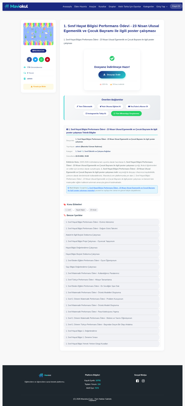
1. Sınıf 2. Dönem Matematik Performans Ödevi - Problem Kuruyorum (94, 299)
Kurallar (102, 7)
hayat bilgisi (80, 210)
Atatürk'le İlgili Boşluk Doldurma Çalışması (83, 235)
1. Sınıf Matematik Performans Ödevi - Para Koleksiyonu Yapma (92, 312)
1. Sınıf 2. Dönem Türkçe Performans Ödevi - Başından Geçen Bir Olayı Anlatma (99, 324)
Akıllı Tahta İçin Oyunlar (129, 7)
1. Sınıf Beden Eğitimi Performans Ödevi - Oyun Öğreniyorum (91, 260)
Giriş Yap (161, 7)
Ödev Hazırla (80, 7)
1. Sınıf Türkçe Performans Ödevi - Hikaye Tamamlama (89, 280)
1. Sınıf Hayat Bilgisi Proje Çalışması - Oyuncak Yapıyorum (90, 241)
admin (29, 79)
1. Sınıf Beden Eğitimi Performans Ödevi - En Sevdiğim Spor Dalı (92, 286)
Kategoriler (148, 7)
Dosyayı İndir (113, 74)
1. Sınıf (78, 151)
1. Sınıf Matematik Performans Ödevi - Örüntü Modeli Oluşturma (92, 305)
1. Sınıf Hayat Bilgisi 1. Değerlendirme (81, 331)
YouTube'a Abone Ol (139, 106)
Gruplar (112, 7)
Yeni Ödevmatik (85, 106)
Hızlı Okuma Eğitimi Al (111, 106)
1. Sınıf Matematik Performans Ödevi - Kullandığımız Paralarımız (92, 273)
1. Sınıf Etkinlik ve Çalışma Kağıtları (97, 151)
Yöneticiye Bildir (39, 87)
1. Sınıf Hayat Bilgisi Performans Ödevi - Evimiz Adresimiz (90, 222)
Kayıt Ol (176, 6)
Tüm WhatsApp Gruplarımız (127, 113)
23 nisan (93, 210)
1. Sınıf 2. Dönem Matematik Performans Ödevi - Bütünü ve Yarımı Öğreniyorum (99, 318)
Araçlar (92, 7)
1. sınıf (68, 210)
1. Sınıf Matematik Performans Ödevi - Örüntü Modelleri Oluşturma (93, 292)
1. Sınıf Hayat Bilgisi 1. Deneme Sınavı (82, 337)
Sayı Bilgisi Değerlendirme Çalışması (81, 267)
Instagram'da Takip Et (96, 113)
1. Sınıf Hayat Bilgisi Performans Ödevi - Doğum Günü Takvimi (91, 228)
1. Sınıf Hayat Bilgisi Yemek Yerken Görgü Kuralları (87, 344)
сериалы (92, 400)
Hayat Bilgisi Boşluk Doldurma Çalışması (83, 254)
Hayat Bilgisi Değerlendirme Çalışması (82, 248)
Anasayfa (67, 7)
